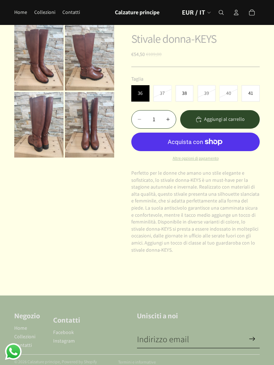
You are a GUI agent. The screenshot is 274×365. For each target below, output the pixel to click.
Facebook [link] (63, 332)
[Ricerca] (221, 12)
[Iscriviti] (252, 338)
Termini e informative (137, 362)
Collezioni (24, 336)
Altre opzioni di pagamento (196, 158)
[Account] (236, 12)
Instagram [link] (64, 341)
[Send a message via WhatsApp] (13, 351)
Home (20, 328)
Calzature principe (43, 361)
